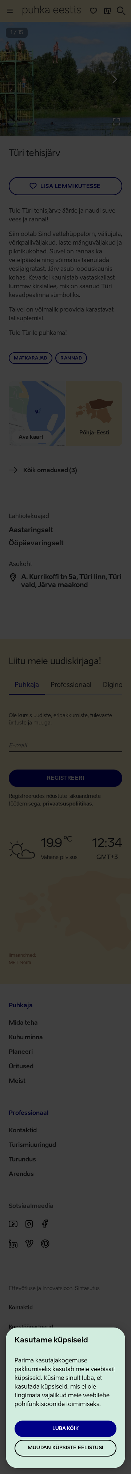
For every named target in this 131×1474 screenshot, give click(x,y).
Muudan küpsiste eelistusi (65, 1448)
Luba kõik (65, 1428)
